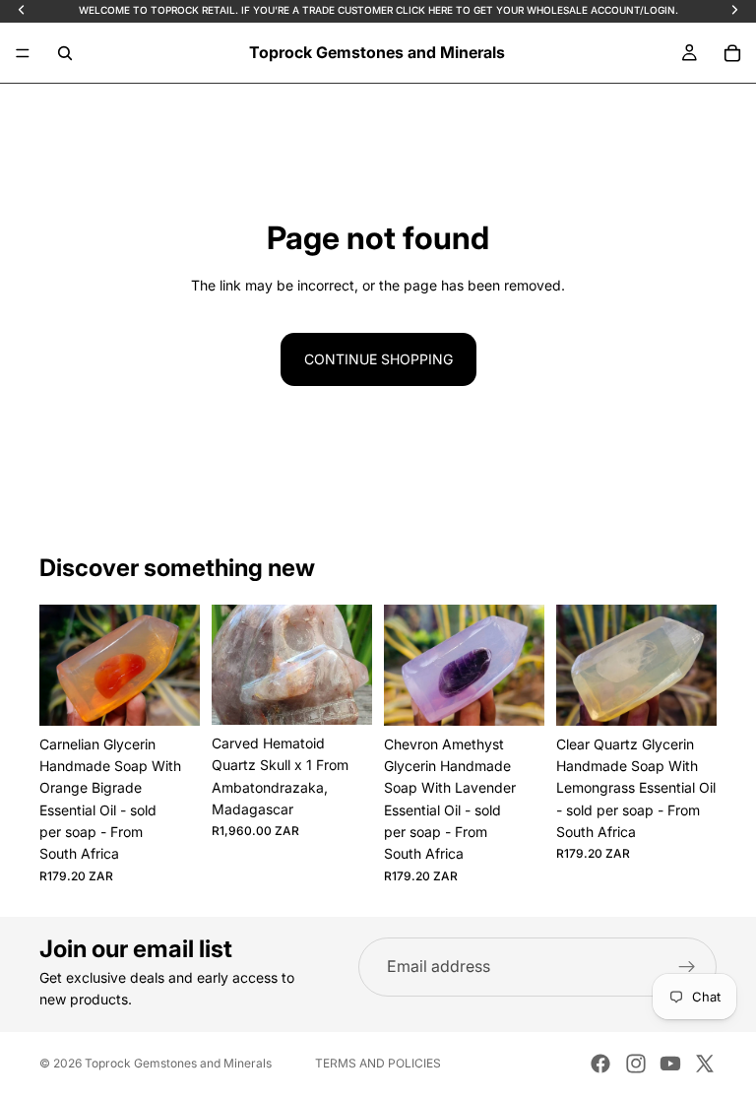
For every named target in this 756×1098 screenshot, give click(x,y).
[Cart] (732, 53)
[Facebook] (600, 1063)
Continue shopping (378, 359)
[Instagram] (636, 1063)
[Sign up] (687, 967)
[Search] (65, 53)
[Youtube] (670, 1063)
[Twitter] (705, 1063)
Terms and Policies (378, 1063)
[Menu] (22, 53)
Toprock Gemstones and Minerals (178, 1063)
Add (186, 694)
